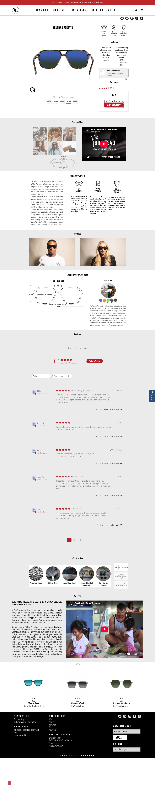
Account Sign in (54, 743)
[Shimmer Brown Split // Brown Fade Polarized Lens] (62, 101)
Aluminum (52, 724)
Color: (63, 97)
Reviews (114, 82)
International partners (56, 745)
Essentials (78, 10)
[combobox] (41, 376)
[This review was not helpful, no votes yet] (121, 409)
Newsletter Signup (122, 726)
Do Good (97, 10)
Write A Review (94, 361)
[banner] (16, 10)
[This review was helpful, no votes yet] (117, 409)
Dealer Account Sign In (21, 735)
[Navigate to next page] (91, 540)
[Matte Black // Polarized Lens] (49, 101)
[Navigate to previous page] (64, 540)
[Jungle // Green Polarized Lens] (68, 101)
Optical (59, 10)
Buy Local (117, 744)
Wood (51, 719)
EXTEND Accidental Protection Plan (60, 740)
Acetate (51, 722)
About (112, 10)
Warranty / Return (55, 737)
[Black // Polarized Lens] (75, 101)
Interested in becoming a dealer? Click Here (26, 731)
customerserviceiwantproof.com (25, 722)
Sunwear (42, 10)
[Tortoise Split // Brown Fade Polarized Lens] (55, 101)
